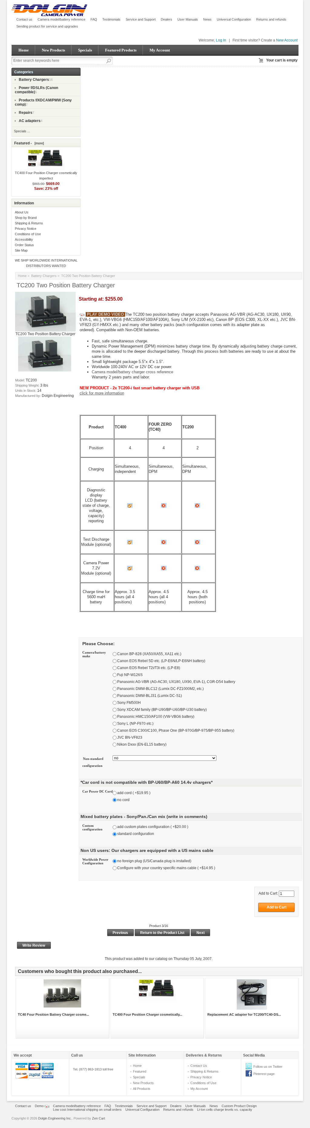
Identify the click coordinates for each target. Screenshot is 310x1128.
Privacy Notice (25, 228)
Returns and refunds (271, 19)
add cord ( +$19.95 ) (133, 793)
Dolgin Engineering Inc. (55, 1118)
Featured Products (121, 50)
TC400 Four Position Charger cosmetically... (147, 1014)
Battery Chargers (44, 276)
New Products (53, 50)
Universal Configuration (234, 19)
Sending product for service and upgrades (47, 26)
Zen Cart (98, 1118)
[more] (38, 143)
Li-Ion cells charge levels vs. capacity (224, 1109)
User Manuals (187, 19)
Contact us (24, 19)
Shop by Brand (26, 217)
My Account (160, 50)
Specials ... (22, 131)
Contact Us (198, 1065)
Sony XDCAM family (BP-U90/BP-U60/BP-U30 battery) (162, 709)
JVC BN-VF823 (129, 737)
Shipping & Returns (29, 223)
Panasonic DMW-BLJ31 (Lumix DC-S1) (149, 696)
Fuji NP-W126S (130, 675)
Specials (85, 50)
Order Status (24, 245)
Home (23, 50)
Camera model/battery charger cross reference (132, 372)
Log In (221, 40)
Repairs (25, 112)
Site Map (21, 250)
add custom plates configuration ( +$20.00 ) (152, 827)
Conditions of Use (28, 234)
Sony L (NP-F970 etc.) (135, 723)
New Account (287, 40)
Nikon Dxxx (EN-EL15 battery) (142, 744)
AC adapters (30, 121)
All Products (141, 1088)
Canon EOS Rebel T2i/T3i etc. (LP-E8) (148, 668)
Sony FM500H (129, 703)
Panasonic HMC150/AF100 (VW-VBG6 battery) (155, 716)
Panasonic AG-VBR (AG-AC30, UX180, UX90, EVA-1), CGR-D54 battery (176, 682)
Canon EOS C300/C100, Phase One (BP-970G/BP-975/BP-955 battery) (175, 730)
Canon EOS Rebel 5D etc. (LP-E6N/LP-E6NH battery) (161, 661)
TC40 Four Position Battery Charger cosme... (53, 1014)
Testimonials (111, 19)
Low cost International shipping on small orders (87, 1109)
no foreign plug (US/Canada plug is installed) (154, 861)
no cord (123, 800)
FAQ (94, 19)
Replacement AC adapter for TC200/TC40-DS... (244, 1014)
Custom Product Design (239, 1106)
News (207, 19)
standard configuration (135, 834)
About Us (21, 212)
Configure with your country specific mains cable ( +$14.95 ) (166, 868)
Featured (139, 1071)
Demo (40, 1106)
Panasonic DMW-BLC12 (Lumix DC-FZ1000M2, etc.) (160, 689)
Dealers (166, 19)
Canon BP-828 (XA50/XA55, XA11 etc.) (149, 654)
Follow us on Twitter (267, 1066)
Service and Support (141, 19)
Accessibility (24, 239)
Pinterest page (264, 1074)
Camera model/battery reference (61, 19)
